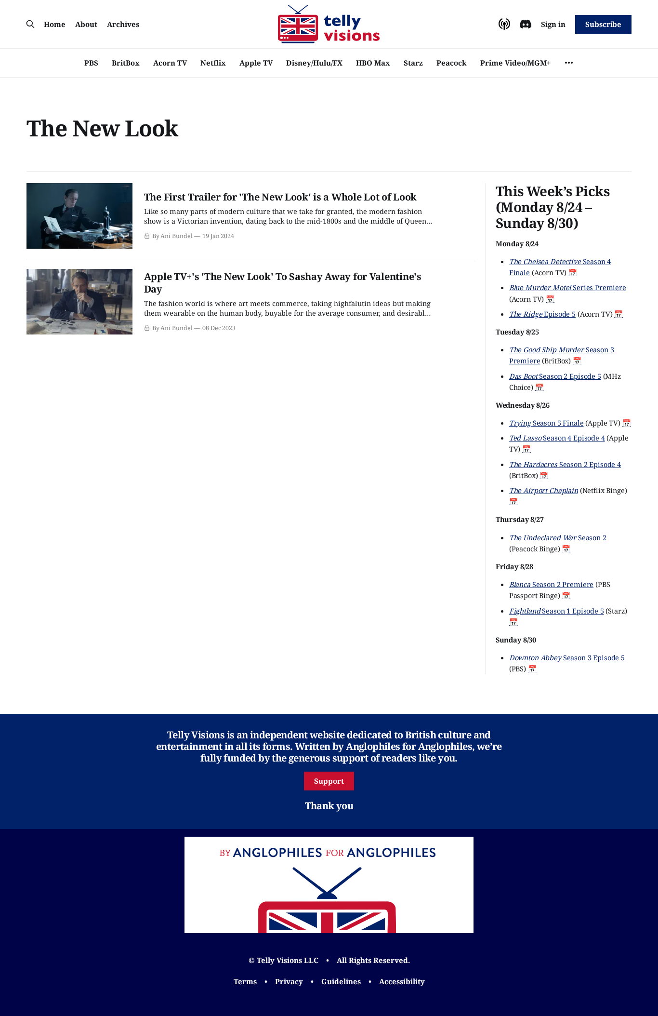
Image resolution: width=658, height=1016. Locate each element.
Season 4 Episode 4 (557, 437)
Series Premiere (567, 287)
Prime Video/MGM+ (515, 62)
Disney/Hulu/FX (314, 62)
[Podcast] (504, 24)
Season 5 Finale (546, 423)
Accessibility (402, 981)
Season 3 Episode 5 (567, 657)
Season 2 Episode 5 (555, 376)
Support (329, 781)
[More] (569, 62)
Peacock (451, 62)
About (86, 24)
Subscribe (603, 24)
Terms (245, 981)
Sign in (553, 24)
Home (55, 24)
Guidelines (341, 981)
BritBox (126, 62)
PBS (91, 62)
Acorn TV (170, 62)
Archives (123, 24)
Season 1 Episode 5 (556, 610)
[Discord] (525, 24)
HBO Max (373, 62)
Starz (413, 62)
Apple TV (256, 62)
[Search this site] (30, 24)
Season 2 (557, 537)
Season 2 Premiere (551, 584)
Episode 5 (542, 314)
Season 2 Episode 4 (565, 464)
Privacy (289, 981)
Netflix (213, 62)
